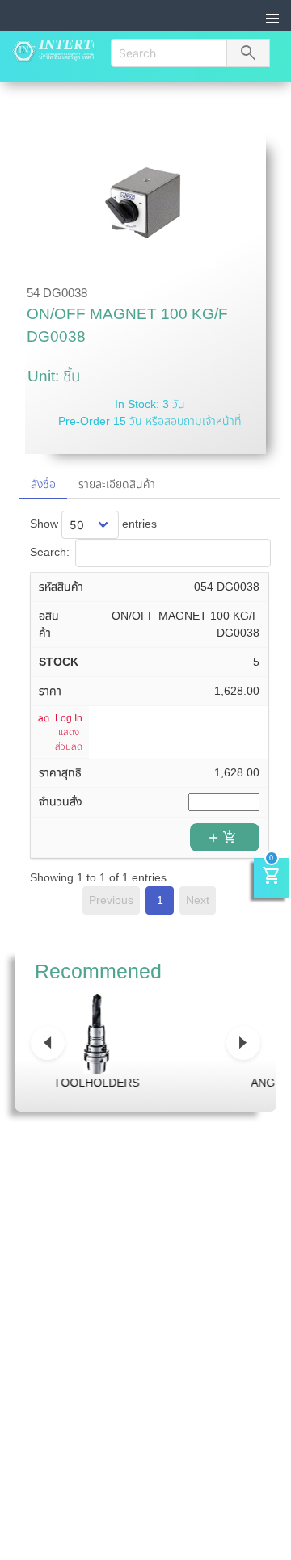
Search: (50, 551)
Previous (111, 900)
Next (197, 900)
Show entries (94, 523)
